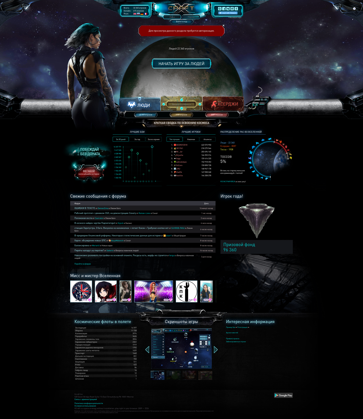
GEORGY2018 (181, 144)
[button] (140, 104)
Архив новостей (232, 333)
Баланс (128, 223)
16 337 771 (117, 147)
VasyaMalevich (117, 240)
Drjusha (179, 155)
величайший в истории (89, 172)
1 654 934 (117, 178)
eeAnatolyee (181, 161)
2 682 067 (117, 157)
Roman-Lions (144, 213)
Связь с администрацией (85, 399)
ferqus (172, 255)
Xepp (178, 158)
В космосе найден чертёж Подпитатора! (94, 222)
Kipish (121, 223)
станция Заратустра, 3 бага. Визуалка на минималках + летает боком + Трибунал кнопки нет (121, 227)
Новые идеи (107, 245)
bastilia (179, 175)
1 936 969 (117, 167)
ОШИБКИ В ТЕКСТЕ (84, 208)
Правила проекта (232, 338)
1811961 (179, 148)
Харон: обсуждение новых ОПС (90, 240)
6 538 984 (117, 154)
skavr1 (169, 235)
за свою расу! (233, 181)
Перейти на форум (82, 263)
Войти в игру (181, 21)
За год (137, 139)
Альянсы (208, 139)
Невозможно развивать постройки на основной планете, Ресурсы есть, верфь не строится (120, 255)
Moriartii (96, 245)
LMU (178, 168)
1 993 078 (117, 164)
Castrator (99, 218)
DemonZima (103, 208)
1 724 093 (117, 174)
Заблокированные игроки (236, 341)
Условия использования (85, 405)
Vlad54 (179, 172)
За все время (154, 139)
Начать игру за (181, 63)
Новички (191, 139)
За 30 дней (120, 139)
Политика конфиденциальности (88, 403)
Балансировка (82, 245)
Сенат (155, 213)
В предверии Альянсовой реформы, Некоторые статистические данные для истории (117, 235)
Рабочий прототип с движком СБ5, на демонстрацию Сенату (105, 212)
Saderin (110, 250)
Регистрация (242, 327)
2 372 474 (117, 160)
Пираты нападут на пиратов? (89, 250)
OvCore (179, 165)
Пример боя (230, 327)
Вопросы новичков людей (127, 250)
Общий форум (180, 235)
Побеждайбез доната (90, 151)
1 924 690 (117, 171)
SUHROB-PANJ (178, 228)
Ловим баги (115, 208)
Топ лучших (174, 139)
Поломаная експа (83, 217)
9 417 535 (117, 150)
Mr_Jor (179, 151)
